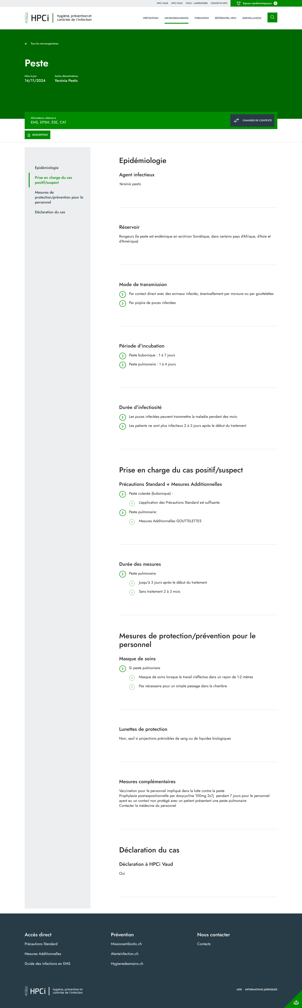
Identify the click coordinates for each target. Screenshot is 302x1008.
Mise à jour (31, 76)
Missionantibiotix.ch (126, 944)
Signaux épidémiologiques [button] (259, 3)
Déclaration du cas (50, 212)
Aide (239, 989)
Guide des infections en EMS (47, 963)
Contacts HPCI (219, 3)
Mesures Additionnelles (43, 953)
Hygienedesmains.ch (127, 963)
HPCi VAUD (162, 3)
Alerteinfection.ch (124, 953)
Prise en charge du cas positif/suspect (53, 180)
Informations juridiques (261, 989)
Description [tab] (40, 135)
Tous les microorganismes (45, 43)
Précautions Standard (41, 944)
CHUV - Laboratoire (197, 3)
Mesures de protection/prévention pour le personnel (59, 197)
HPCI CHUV (177, 3)
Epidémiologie (47, 167)
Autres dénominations (66, 76)
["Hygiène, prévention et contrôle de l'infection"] (58, 18)
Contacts (204, 944)
